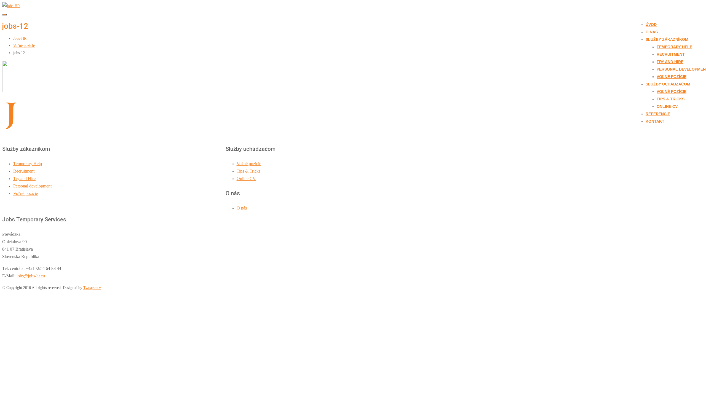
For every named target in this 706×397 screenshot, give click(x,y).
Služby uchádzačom (668, 84)
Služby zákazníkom (667, 39)
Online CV (667, 106)
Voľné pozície (671, 76)
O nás (652, 32)
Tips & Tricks (670, 99)
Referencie (658, 114)
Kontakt (655, 121)
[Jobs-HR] (11, 6)
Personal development (32, 186)
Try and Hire (670, 62)
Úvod (651, 24)
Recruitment (671, 54)
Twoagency (92, 288)
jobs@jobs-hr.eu (31, 275)
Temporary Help (674, 47)
